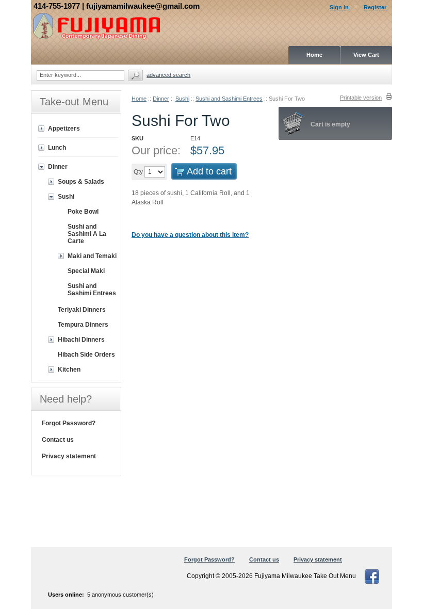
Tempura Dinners (83, 324)
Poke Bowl (83, 211)
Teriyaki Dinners (82, 309)
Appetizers (64, 128)
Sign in (339, 7)
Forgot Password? (68, 423)
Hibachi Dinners (81, 339)
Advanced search (168, 75)
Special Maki (86, 271)
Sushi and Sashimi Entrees (229, 98)
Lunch (57, 147)
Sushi (182, 98)
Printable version (361, 97)
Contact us (58, 439)
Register (375, 7)
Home (139, 98)
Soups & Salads (81, 181)
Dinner (161, 98)
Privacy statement (69, 456)
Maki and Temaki (92, 256)
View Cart (366, 55)
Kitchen (69, 369)
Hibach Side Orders (86, 354)
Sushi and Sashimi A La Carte (87, 234)
